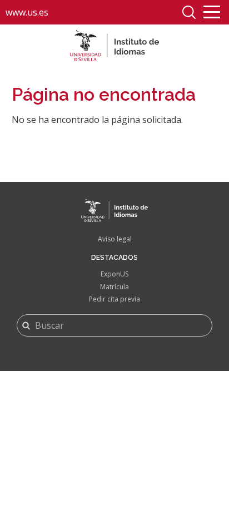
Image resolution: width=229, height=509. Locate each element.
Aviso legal (115, 239)
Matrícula (114, 286)
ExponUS (114, 274)
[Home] (114, 45)
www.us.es (27, 12)
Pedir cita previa (114, 299)
